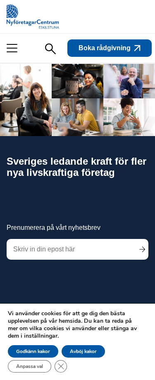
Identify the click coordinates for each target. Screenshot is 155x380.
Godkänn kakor (33, 351)
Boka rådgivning (105, 47)
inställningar (40, 336)
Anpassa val (29, 366)
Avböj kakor (83, 351)
